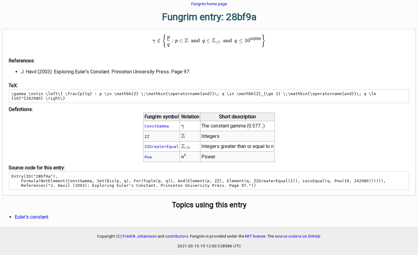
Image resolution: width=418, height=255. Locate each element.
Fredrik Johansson (140, 236)
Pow (148, 157)
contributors (176, 236)
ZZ (146, 136)
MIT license (255, 236)
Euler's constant (31, 217)
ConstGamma (156, 126)
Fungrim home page (209, 3)
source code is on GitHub (297, 236)
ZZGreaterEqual (161, 146)
